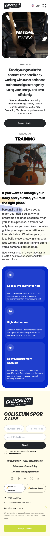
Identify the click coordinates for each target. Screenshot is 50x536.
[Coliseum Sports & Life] (14, 6)
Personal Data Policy (33, 460)
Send (25, 445)
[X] (31, 478)
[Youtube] (25, 478)
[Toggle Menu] (44, 5)
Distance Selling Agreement (25, 471)
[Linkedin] (38, 478)
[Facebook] (19, 478)
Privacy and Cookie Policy (25, 466)
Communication (25, 123)
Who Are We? (14, 460)
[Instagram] (12, 478)
